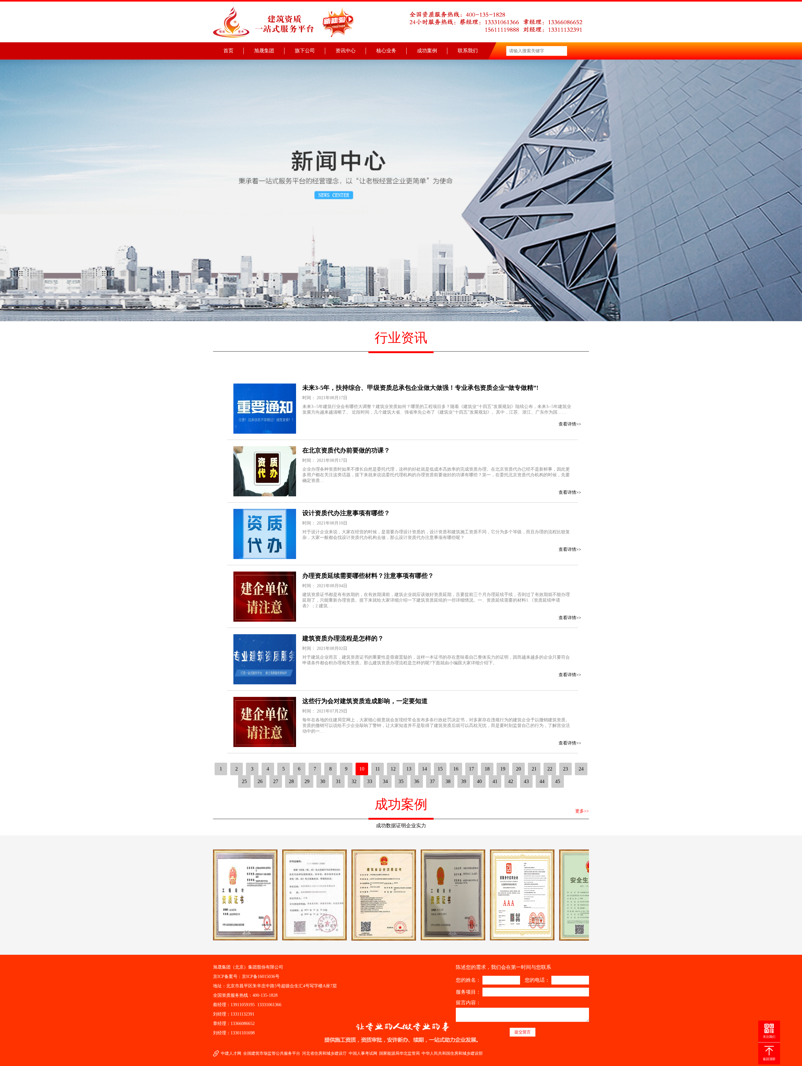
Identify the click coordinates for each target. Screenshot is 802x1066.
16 (455, 768)
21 (534, 768)
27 (275, 781)
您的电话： (537, 980)
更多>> (582, 811)
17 (471, 768)
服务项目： (468, 992)
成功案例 (427, 50)
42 (510, 781)
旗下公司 (305, 50)
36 (416, 781)
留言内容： (468, 1002)
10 (361, 768)
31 (338, 781)
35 (401, 781)
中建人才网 (231, 1053)
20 (518, 768)
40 (479, 781)
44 (541, 781)
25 (244, 781)
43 (526, 781)
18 (487, 768)
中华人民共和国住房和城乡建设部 (452, 1053)
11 (377, 768)
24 (581, 768)
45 (557, 781)
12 (393, 768)
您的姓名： (468, 980)
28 (291, 781)
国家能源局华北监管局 (399, 1053)
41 (494, 781)
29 (307, 781)
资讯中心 (346, 50)
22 (549, 768)
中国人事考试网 (363, 1053)
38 (447, 781)
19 (502, 768)
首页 (228, 50)
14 (424, 768)
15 (440, 768)
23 (565, 768)
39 (463, 781)
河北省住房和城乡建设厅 (324, 1053)
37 (432, 781)
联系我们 (468, 50)
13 (408, 768)
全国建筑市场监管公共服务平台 (271, 1053)
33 (369, 781)
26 (260, 781)
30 (322, 781)
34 (385, 781)
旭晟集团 (264, 50)
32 (354, 781)
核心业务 (386, 50)
